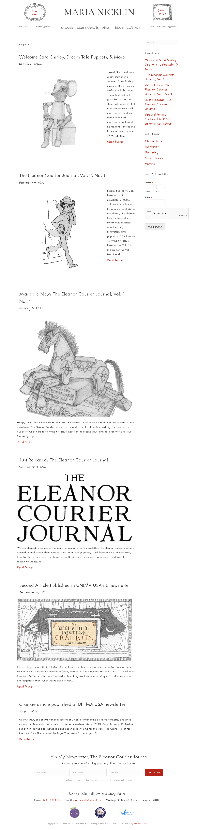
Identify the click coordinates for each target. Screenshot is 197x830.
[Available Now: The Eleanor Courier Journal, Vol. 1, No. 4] (74, 365)
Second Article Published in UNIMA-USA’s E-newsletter (74, 585)
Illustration (152, 147)
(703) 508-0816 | (53, 800)
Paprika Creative (140, 823)
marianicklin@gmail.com (87, 800)
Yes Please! (155, 227)
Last (158, 192)
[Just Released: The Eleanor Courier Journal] (74, 507)
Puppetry (151, 152)
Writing (150, 164)
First (147, 192)
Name (149, 182)
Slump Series (154, 158)
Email (148, 197)
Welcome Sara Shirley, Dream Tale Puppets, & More (72, 57)
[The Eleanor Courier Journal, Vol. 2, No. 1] (60, 231)
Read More (115, 142)
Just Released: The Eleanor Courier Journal (63, 460)
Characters (153, 141)
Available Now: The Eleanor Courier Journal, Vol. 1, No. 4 (158, 89)
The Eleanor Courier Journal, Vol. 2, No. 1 (62, 175)
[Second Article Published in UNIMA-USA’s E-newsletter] (74, 629)
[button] (154, 772)
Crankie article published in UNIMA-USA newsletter (72, 704)
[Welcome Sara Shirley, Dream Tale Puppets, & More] (60, 113)
